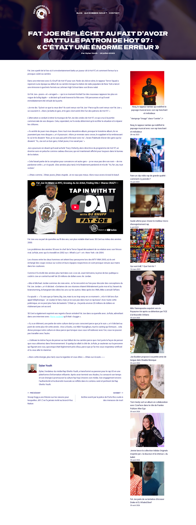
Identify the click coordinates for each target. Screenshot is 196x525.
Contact (114, 13)
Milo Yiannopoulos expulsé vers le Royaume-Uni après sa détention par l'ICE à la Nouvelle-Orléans (148, 311)
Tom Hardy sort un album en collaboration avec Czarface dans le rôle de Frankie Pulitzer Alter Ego (149, 405)
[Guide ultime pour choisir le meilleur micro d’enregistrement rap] (149, 200)
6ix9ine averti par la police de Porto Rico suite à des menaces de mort (102, 397)
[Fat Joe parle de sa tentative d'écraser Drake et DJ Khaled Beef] (149, 479)
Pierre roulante (56, 316)
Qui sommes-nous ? (95, 13)
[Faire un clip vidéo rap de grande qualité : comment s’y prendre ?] (149, 155)
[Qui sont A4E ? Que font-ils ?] (149, 246)
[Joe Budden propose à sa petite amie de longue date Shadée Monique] (149, 336)
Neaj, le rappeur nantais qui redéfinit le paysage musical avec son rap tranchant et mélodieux (149, 109)
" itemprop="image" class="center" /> (146, 118)
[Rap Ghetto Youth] (41, 13)
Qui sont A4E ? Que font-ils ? (143, 266)
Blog (79, 13)
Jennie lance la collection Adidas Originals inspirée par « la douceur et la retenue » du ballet (149, 453)
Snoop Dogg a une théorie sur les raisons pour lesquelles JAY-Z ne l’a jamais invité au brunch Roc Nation (50, 398)
